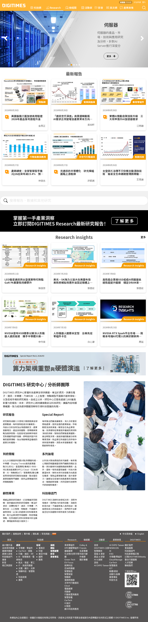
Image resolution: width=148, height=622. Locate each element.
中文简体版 (127, 534)
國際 (41, 557)
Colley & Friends (83, 546)
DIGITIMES (135, 540)
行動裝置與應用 (71, 594)
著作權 (27, 534)
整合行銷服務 (131, 559)
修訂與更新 (7, 565)
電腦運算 (68, 588)
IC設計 (67, 603)
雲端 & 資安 (99, 554)
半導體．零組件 (25, 548)
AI (110, 551)
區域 (38, 545)
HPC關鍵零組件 (71, 548)
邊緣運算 (68, 551)
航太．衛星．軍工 (26, 562)
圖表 (20, 580)
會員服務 (129, 548)
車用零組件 (69, 545)
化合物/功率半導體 (71, 555)
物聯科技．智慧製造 (25, 572)
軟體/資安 (113, 571)
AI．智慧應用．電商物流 (25, 558)
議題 (52, 545)
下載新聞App (130, 571)
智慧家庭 (68, 574)
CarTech (68, 600)
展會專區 (54, 557)
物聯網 (67, 577)
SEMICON (114, 548)
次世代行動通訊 (71, 583)
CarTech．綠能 (25, 551)
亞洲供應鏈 (69, 568)
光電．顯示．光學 (26, 568)
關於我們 (6, 534)
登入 (144, 2)
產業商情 (128, 7)
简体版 (128, 2)
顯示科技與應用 (71, 609)
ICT (111, 568)
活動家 (88, 7)
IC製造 (67, 606)
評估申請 (137, 2)
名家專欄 (83, 551)
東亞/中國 (43, 554)
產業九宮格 (7, 554)
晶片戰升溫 (7, 545)
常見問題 (45, 534)
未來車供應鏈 (8, 548)
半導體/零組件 (115, 557)
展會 (4, 559)
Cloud (67, 586)
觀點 (52, 548)
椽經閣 (72, 7)
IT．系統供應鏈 (25, 565)
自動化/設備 (114, 574)
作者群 (82, 557)
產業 (18, 545)
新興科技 (68, 565)
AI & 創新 (98, 559)
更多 (109, 56)
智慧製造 (68, 571)
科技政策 (22, 577)
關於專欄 (83, 559)
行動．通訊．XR (25, 554)
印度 (41, 551)
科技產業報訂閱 (132, 554)
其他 (96, 562)
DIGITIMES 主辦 (101, 548)
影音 (99, 7)
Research (55, 7)
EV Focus (68, 562)
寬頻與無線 (69, 580)
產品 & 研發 (99, 557)
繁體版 (122, 2)
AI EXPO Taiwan (101, 565)
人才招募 (129, 562)
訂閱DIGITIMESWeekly (135, 557)
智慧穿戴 (68, 597)
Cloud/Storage (115, 559)
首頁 (9, 540)
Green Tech (69, 559)
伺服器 (67, 591)
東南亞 (42, 548)
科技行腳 (83, 554)
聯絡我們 (129, 565)
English (140, 534)
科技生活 (113, 580)
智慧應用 (98, 551)
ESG (111, 554)
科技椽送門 (7, 557)
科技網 (37, 7)
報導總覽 (54, 551)
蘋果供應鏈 (7, 551)
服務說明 (17, 534)
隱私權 (36, 534)
